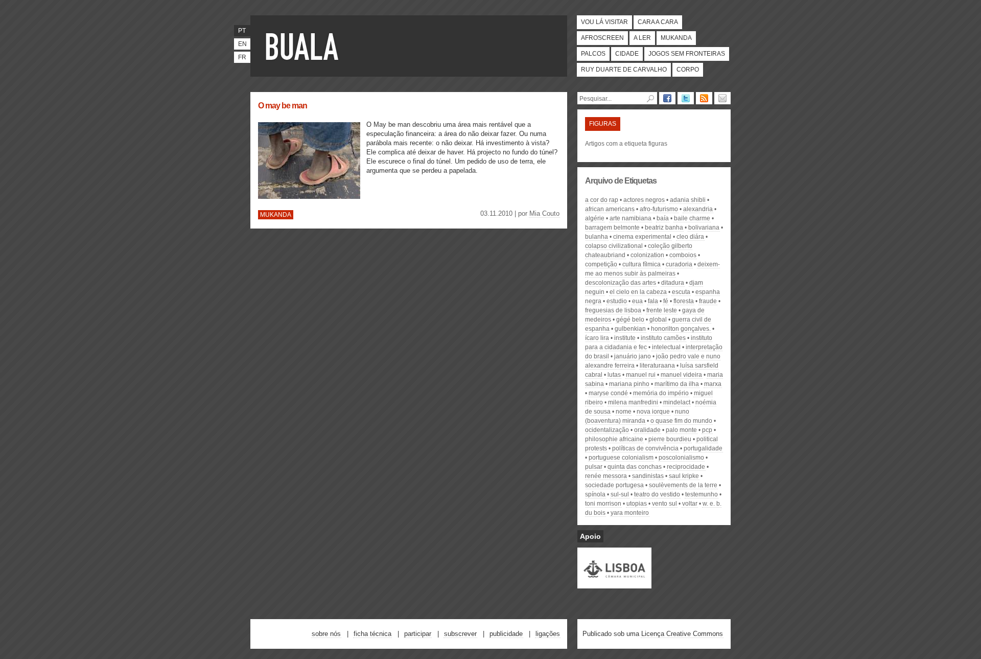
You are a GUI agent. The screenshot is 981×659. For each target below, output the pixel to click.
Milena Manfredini (633, 402)
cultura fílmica (641, 264)
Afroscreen (602, 37)
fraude (708, 301)
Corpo (687, 69)
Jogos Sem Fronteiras (686, 53)
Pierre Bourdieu (669, 439)
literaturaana (657, 365)
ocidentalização (607, 430)
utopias (636, 503)
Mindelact (676, 402)
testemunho (701, 494)
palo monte (681, 430)
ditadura (672, 282)
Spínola (595, 494)
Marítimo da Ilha (677, 384)
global (658, 319)
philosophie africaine (614, 439)
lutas (614, 374)
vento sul (664, 503)
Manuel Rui (641, 374)
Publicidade (506, 634)
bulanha (596, 236)
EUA (637, 301)
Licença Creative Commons (682, 634)
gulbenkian (630, 328)
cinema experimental (642, 236)
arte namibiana (630, 218)
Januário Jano (632, 356)
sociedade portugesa (614, 485)
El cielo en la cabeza (638, 292)
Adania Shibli (688, 199)
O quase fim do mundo (681, 420)
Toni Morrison (603, 503)
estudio (616, 301)
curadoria (679, 264)
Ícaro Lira (597, 338)
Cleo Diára (690, 236)
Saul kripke (684, 476)
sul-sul (620, 494)
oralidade (647, 430)
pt (242, 30)
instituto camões (663, 338)
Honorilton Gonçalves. (681, 328)
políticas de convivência (645, 448)
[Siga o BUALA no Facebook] (667, 98)
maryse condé (608, 393)
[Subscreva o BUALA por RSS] (704, 98)
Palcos (593, 53)
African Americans (610, 209)
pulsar (593, 466)
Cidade (627, 53)
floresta (683, 301)
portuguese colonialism (621, 457)
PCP (707, 430)
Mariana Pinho (629, 384)
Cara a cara (658, 22)
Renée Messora (606, 476)
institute (625, 338)
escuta (681, 292)
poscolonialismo (681, 457)
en (242, 44)
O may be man (282, 105)
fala (653, 301)
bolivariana (703, 227)
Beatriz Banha (664, 227)
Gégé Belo (630, 319)
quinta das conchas (635, 466)
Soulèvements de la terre (683, 485)
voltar (689, 503)
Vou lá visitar (604, 22)
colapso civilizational (614, 245)
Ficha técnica (372, 634)
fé (665, 301)
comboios (682, 255)
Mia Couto (544, 213)
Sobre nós (326, 634)
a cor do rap (601, 199)
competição (601, 264)
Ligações (547, 634)
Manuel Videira (681, 374)
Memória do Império (661, 393)
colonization (647, 255)
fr (242, 57)
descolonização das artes (620, 282)
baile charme (692, 218)
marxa (712, 384)
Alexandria (698, 209)
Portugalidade (703, 448)
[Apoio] (614, 583)
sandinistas (648, 476)
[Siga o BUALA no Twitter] (686, 98)
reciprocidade (686, 466)
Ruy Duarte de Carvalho (624, 69)
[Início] (304, 46)
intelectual (666, 347)
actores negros (644, 199)
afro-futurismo (659, 209)
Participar (417, 634)
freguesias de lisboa (613, 310)
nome (624, 411)
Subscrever (460, 634)
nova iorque (653, 411)
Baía (663, 218)
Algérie (594, 218)
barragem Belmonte (612, 227)
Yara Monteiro (630, 512)
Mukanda (676, 37)
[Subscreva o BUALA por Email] (722, 98)
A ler (642, 37)
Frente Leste (661, 310)
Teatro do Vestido (657, 494)
